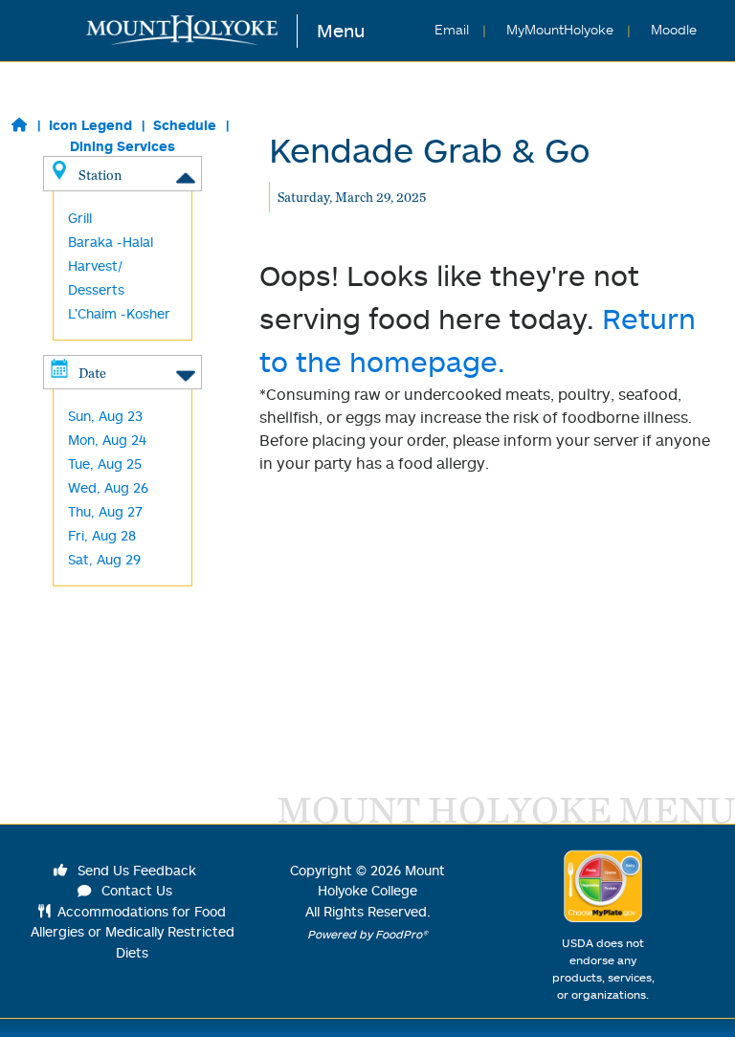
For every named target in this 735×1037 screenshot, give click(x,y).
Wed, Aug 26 (108, 487)
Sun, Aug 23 (105, 416)
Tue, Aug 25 (105, 463)
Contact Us (135, 890)
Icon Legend (90, 125)
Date (92, 372)
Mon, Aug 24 (107, 439)
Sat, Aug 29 (104, 559)
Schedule (184, 125)
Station (100, 174)
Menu (341, 30)
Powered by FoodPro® (367, 934)
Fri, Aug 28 (102, 535)
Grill (80, 218)
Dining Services (122, 146)
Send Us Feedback (135, 870)
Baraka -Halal (110, 241)
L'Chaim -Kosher (119, 313)
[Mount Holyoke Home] (192, 31)
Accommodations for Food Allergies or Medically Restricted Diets (132, 931)
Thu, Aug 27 (105, 511)
